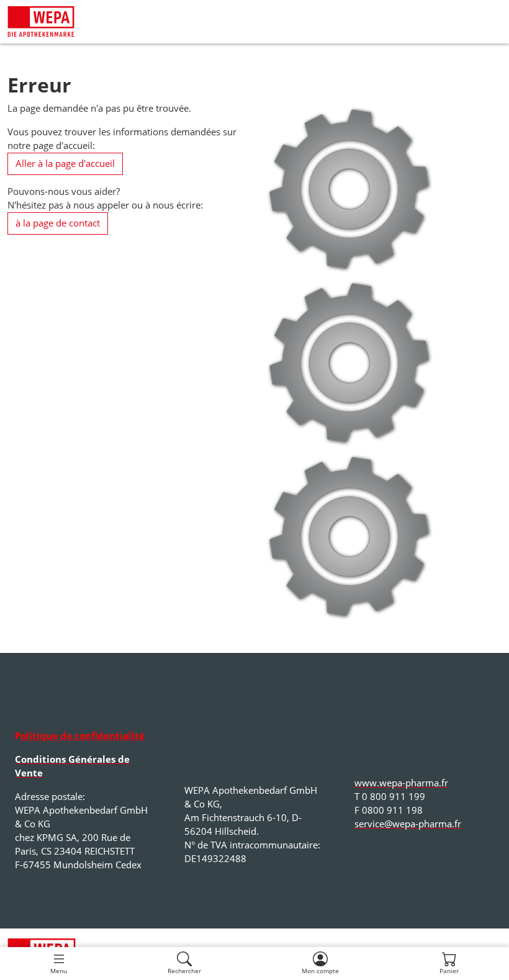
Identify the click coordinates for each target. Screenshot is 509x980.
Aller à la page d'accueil (65, 163)
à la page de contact (58, 223)
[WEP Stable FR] (40, 21)
